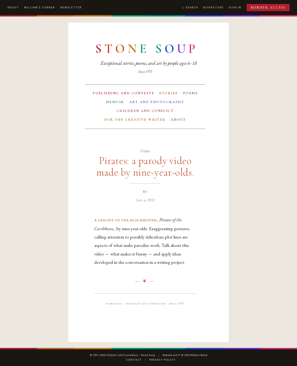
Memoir (115, 102)
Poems (190, 93)
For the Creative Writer (135, 120)
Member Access (268, 7)
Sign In (235, 7)
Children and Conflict (145, 111)
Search (192, 7)
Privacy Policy (162, 360)
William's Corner (39, 7)
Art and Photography (156, 102)
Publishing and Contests (123, 93)
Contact (134, 360)
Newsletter (71, 7)
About (13, 7)
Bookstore (213, 7)
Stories (168, 93)
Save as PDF (145, 200)
